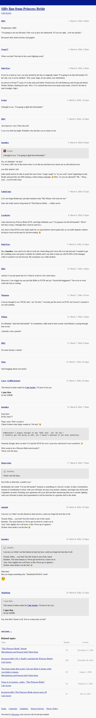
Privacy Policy (52, 709)
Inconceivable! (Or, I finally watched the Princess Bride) (27, 658)
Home (3, 709)
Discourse (15, 714)
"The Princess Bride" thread (13, 648)
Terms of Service (37, 709)
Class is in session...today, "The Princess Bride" (23, 682)
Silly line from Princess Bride (23, 9)
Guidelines (24, 709)
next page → (6, 631)
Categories (13, 709)
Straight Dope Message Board (13, 3)
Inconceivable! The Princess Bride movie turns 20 (24, 692)
